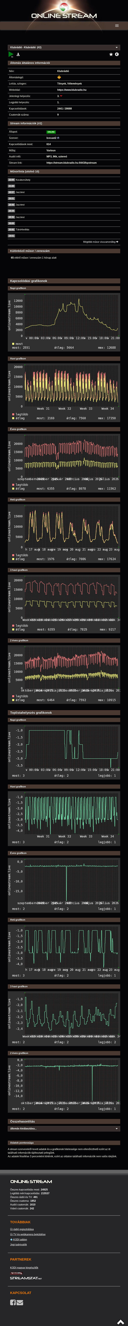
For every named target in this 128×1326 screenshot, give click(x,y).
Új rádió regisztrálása (22, 1229)
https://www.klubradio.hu (71, 90)
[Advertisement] (64, 39)
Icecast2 (51, 138)
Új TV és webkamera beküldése (28, 1234)
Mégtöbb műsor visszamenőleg (99, 241)
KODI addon (20, 1239)
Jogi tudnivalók (18, 1244)
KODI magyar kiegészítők (24, 1267)
